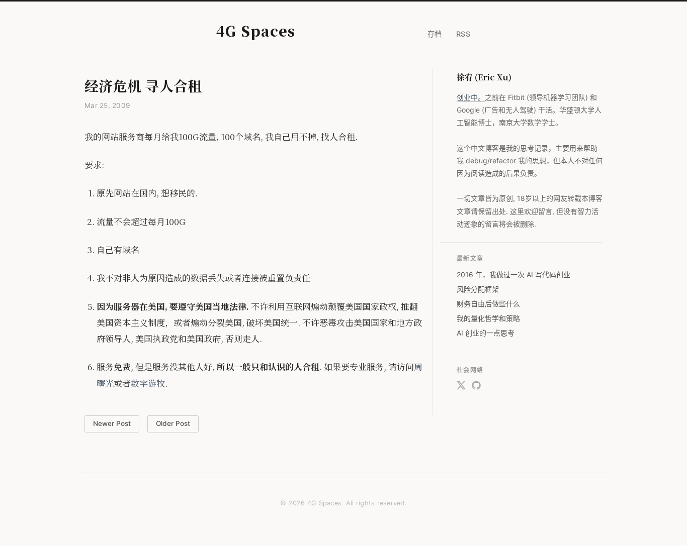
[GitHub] (476, 387)
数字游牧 (148, 383)
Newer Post (112, 423)
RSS (463, 34)
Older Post (173, 423)
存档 (434, 34)
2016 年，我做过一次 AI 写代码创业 (513, 274)
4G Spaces (255, 31)
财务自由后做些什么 (488, 303)
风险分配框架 (478, 289)
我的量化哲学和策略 (488, 318)
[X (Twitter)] (461, 387)
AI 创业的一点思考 (485, 333)
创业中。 (471, 97)
